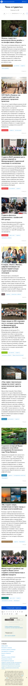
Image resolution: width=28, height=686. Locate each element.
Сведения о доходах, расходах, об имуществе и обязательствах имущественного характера (11, 663)
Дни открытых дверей (10, 635)
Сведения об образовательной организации (10, 665)
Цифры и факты (4, 645)
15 (11, 614)
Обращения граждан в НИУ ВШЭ (8, 657)
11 (2, 614)
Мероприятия (14, 618)
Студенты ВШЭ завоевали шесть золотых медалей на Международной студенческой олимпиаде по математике (13, 160)
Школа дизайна (5, 68)
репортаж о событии (6, 237)
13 (7, 614)
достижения (16, 65)
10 (22, 612)
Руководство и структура (6, 647)
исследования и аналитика (19, 475)
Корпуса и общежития (6, 653)
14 (9, 614)
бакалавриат (5, 478)
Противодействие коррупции (7, 660)
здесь (22, 675)
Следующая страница (13, 608)
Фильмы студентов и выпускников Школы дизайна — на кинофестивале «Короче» (12, 40)
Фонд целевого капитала (6, 658)
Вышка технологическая (18, 355)
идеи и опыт (12, 235)
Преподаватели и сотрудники (7, 651)
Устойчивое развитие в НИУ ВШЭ (8, 649)
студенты (23, 65)
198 (16, 614)
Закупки (3, 655)
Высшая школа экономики (8, 1)
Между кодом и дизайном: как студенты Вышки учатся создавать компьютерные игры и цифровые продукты (13, 571)
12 (5, 614)
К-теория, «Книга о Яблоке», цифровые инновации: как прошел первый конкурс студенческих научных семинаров (11, 268)
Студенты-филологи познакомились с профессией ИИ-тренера (12, 217)
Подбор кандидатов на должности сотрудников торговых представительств (14, 627)
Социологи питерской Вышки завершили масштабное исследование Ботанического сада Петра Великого (12, 449)
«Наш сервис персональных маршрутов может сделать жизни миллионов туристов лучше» (11, 385)
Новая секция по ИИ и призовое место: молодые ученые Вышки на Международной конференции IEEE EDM (13, 324)
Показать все (8, 633)
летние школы (18, 130)
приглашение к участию (7, 600)
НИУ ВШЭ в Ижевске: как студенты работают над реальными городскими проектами (10, 98)
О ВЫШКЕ (4, 643)
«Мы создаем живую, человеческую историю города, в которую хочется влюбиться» (13, 507)
